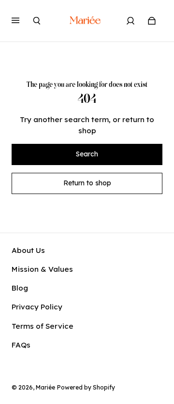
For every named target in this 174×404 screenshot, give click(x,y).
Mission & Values (42, 269)
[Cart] (151, 20)
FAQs (21, 344)
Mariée (45, 387)
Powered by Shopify (86, 387)
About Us (28, 250)
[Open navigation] (22, 20)
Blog (20, 288)
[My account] (130, 20)
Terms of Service (42, 326)
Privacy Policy (37, 306)
